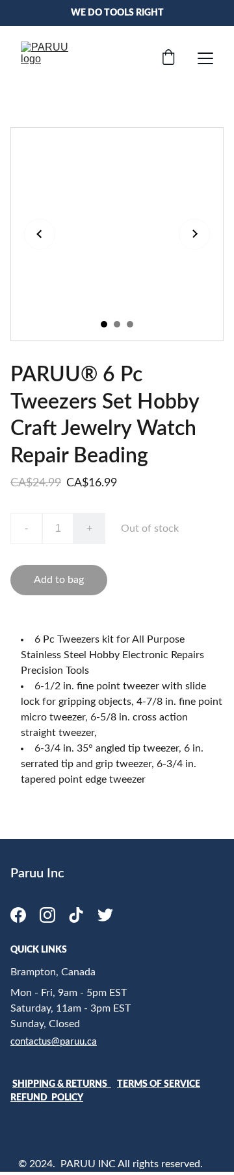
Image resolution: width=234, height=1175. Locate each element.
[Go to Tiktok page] (76, 915)
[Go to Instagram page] (47, 915)
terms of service (158, 1084)
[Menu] (205, 58)
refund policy (46, 1097)
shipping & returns (61, 1084)
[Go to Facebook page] (18, 915)
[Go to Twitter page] (105, 915)
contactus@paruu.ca (53, 1042)
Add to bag (59, 580)
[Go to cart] (168, 59)
